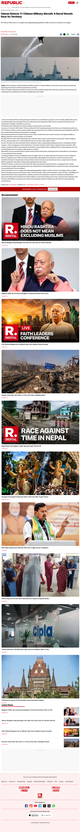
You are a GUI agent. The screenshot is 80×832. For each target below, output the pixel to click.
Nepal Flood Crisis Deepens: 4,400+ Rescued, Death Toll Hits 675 (21, 446)
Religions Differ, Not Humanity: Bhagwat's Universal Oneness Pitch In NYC (25, 293)
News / (2, 7)
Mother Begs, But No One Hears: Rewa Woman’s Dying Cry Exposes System (25, 599)
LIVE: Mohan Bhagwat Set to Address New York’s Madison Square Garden (25, 344)
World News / (8, 7)
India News (4, 347)
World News (4, 34)
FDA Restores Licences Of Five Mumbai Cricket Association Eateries (23, 700)
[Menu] (76, 3)
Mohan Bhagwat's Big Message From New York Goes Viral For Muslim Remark (26, 243)
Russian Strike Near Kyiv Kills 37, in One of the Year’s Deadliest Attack (23, 395)
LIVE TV (72, 3)
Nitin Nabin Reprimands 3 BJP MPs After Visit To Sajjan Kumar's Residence (25, 548)
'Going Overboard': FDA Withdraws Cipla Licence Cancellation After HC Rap (25, 649)
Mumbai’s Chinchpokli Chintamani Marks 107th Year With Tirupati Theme (25, 497)
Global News (5, 245)
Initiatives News (6, 499)
